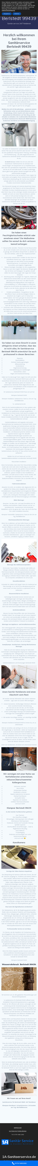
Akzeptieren (7, 14)
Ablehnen (16, 14)
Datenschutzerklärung (8, 10)
